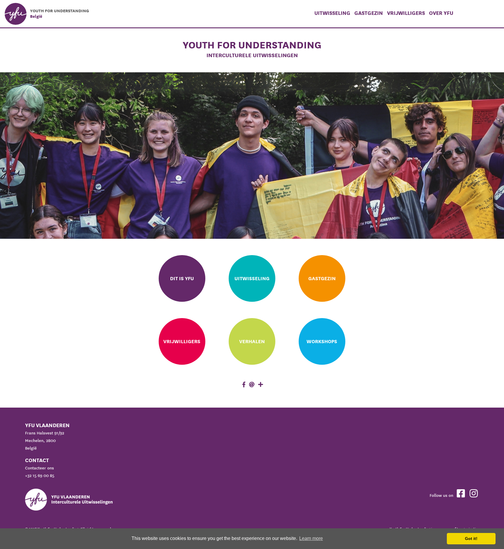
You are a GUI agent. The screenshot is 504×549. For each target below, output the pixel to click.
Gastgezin (368, 13)
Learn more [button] (311, 538)
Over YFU (441, 13)
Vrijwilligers (406, 13)
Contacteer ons (39, 468)
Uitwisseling (332, 13)
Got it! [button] (471, 538)
